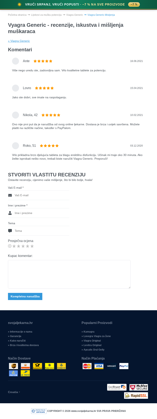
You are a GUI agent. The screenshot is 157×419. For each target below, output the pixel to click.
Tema (11, 223)
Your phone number (48, 86)
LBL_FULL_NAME (47, 103)
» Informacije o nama (20, 331)
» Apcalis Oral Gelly (93, 349)
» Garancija (14, 336)
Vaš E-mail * (16, 187)
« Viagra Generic (19, 41)
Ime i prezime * (17, 205)
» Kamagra (88, 331)
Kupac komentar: (20, 256)
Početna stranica (17, 14)
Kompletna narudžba (25, 296)
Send (78, 122)
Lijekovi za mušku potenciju (46, 14)
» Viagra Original (91, 340)
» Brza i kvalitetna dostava (23, 345)
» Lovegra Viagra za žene (96, 336)
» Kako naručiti (17, 340)
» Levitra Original (91, 345)
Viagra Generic (74, 14)
